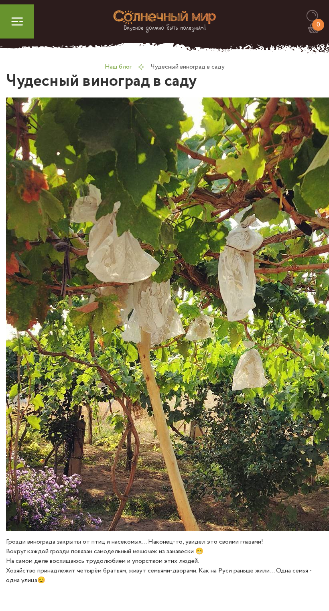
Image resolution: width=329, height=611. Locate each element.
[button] (316, 16)
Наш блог (118, 66)
